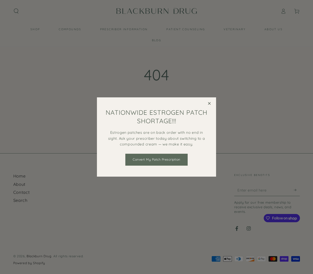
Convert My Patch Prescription (156, 159)
